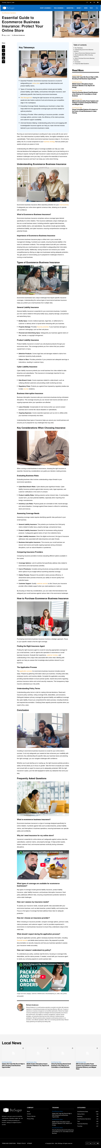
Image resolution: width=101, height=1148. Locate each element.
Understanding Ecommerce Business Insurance (83, 50)
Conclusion (77, 62)
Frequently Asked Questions (82, 63)
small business (64, 205)
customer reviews (52, 655)
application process (26, 671)
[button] (97, 8)
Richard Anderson (19, 35)
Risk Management (26, 97)
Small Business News (77, 75)
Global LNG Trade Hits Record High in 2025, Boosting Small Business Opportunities (85, 78)
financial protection (43, 327)
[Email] (3, 61)
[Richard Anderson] (21, 1013)
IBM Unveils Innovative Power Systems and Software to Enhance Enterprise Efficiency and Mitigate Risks (85, 102)
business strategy (49, 141)
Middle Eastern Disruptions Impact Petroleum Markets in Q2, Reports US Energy (83, 85)
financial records (22, 940)
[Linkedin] (90, 2)
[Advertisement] (50, 1088)
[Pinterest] (3, 54)
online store (36, 83)
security (25, 389)
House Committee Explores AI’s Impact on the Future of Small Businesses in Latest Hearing (85, 111)
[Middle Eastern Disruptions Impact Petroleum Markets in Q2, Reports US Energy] (38, 1053)
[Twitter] (94, 2)
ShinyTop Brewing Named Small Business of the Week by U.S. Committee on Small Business (85, 94)
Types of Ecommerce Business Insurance (85, 53)
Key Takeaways (79, 48)
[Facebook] (87, 2)
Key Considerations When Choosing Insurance (83, 55)
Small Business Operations (9, 12)
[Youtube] (97, 2)
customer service (42, 583)
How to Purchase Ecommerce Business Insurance (84, 59)
